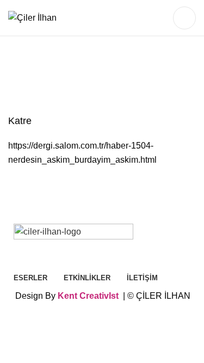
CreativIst (99, 295)
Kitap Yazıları (138, 78)
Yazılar (91, 78)
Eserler (55, 78)
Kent (67, 295)
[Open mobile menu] (184, 18)
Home (21, 78)
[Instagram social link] (155, 18)
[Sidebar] (13, 321)
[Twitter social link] (141, 18)
